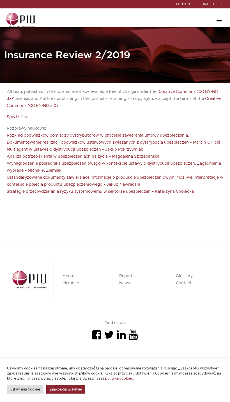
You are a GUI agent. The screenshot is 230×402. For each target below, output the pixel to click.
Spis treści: (17, 117)
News (124, 283)
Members (71, 283)
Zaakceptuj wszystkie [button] (66, 389)
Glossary (184, 276)
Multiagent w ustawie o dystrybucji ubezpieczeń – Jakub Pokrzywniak (75, 149)
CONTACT (183, 4)
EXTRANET (206, 4)
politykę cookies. (119, 378)
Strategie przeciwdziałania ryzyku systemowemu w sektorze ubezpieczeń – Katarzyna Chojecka (100, 192)
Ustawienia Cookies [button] (25, 389)
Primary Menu (219, 20)
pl (222, 4)
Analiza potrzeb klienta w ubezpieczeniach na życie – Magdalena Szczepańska (83, 156)
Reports (127, 276)
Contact (184, 283)
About (69, 276)
